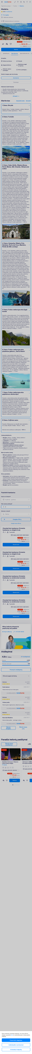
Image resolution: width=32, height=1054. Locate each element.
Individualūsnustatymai (16, 1045)
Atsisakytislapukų (16, 1049)
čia (12, 1035)
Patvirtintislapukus (16, 1040)
